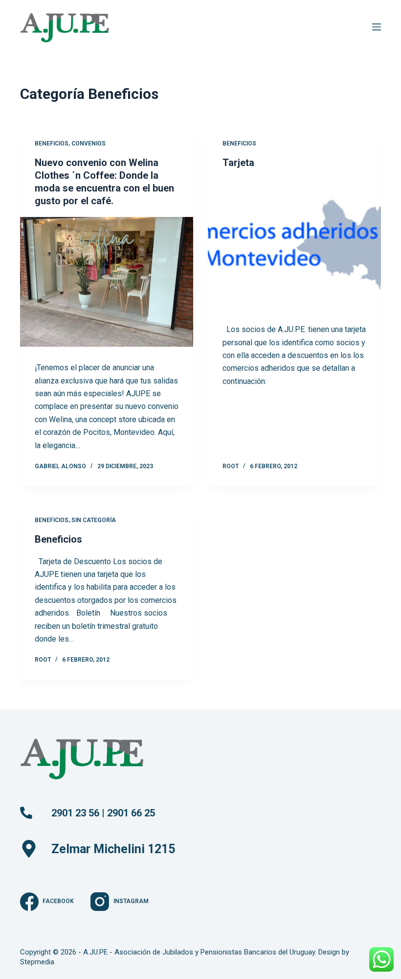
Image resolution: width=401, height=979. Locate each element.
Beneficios (51, 143)
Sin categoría (93, 520)
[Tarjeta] (294, 244)
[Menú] (376, 27)
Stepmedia (37, 961)
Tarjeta (238, 162)
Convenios (88, 143)
